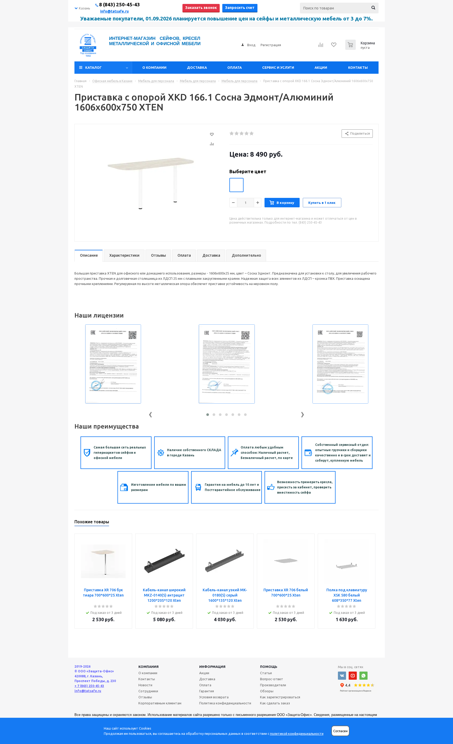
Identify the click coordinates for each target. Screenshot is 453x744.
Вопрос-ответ (271, 679)
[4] (246, 133)
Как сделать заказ (275, 703)
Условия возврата (214, 697)
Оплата (234, 67)
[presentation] (150, 413)
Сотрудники (148, 691)
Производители (273, 685)
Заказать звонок (201, 8)
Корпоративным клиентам (159, 703)
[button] (207, 414)
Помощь (268, 666)
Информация (212, 666)
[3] (241, 133)
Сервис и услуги (278, 67)
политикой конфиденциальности (296, 733)
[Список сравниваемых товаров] (320, 46)
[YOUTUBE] (353, 676)
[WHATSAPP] (363, 676)
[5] (251, 133)
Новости (145, 685)
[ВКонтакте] (342, 676)
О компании (154, 67)
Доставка (197, 67)
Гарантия (206, 691)
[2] (236, 133)
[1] (231, 133)
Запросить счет (240, 8)
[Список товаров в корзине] (361, 48)
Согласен (340, 731)
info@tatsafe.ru (114, 11)
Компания (148, 666)
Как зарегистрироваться (280, 697)
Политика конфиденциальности (225, 703)
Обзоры (266, 691)
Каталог (93, 67)
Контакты (358, 67)
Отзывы (145, 697)
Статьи (266, 673)
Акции (321, 67)
